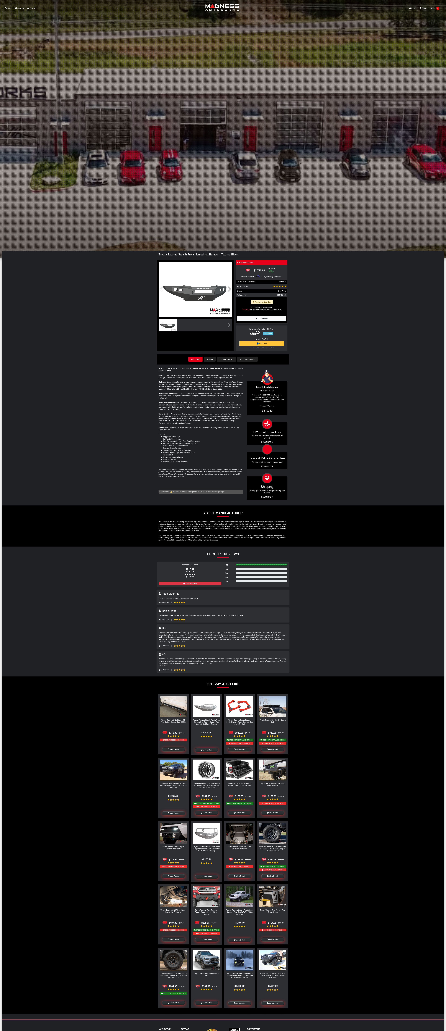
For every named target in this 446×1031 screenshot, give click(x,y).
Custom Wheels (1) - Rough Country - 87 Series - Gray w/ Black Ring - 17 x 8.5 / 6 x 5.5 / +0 (272, 848)
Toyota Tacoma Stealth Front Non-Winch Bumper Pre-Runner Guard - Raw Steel (173, 785)
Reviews (210, 359)
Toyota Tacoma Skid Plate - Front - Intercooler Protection (173, 911)
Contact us (246, 309)
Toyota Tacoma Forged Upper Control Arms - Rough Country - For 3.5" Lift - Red (239, 722)
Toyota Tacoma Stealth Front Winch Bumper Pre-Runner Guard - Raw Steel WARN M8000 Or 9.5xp (206, 722)
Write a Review (191, 583)
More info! (282, 281)
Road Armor (281, 291)
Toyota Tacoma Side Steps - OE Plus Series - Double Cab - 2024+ (173, 721)
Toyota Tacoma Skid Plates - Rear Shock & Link (272, 911)
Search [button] (424, 8)
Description (195, 359)
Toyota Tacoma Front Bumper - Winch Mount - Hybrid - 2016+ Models (206, 912)
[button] (229, 289)
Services (20, 8)
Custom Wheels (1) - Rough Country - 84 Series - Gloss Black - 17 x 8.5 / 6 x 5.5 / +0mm (173, 975)
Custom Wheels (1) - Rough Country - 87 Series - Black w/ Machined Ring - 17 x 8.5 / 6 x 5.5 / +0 (206, 785)
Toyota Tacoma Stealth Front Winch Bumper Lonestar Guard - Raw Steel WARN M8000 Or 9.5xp (206, 848)
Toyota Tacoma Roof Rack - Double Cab (273, 721)
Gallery (32, 8)
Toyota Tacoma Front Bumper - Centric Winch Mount (173, 847)
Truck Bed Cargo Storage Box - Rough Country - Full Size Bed (239, 784)
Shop (9, 8)
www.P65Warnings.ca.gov (215, 491)
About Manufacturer (247, 359)
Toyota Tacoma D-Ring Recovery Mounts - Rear (273, 784)
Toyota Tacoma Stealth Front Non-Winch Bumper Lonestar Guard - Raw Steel (272, 975)
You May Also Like (226, 359)
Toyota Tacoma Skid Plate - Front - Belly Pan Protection (240, 847)
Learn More (268, 333)
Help (413, 8)
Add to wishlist (262, 318)
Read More (266, 466)
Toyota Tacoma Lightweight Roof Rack (206, 974)
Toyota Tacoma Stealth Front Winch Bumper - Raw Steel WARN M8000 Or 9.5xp (239, 912)
